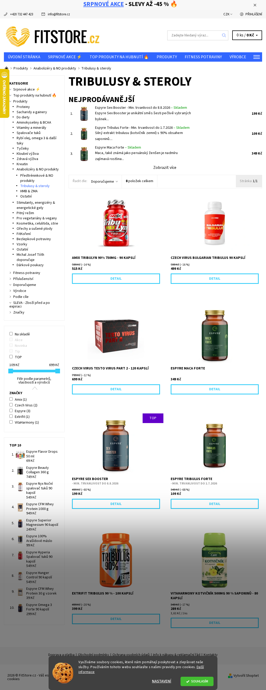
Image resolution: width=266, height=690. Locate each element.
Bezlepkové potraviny (34, 239)
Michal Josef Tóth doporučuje (30, 257)
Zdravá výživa (27, 159)
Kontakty (211, 655)
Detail (116, 278)
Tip (17, 351)
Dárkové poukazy (30, 265)
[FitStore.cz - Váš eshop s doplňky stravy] (68, 35)
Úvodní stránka (24, 57)
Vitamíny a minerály (31, 127)
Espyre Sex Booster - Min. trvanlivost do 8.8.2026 (141, 107)
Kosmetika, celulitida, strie (37, 223)
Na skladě (22, 334)
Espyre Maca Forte (118, 147)
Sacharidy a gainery (32, 112)
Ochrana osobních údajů (131, 655)
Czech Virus (26, 405)
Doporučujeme (102, 181)
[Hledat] (224, 35)
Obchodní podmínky (93, 655)
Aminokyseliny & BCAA (34, 122)
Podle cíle (21, 296)
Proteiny (23, 107)
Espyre (22, 411)
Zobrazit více (164, 167)
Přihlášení (253, 14)
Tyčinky (23, 148)
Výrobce (238, 57)
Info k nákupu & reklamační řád (176, 655)
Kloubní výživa (28, 153)
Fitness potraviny (203, 57)
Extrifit (22, 416)
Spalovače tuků (29, 133)
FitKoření (24, 234)
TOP (18, 357)
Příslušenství (23, 279)
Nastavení (161, 681)
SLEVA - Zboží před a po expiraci (29, 304)
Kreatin (22, 164)
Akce (19, 340)
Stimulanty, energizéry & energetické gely (36, 205)
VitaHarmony (27, 422)
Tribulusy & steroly (35, 186)
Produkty (167, 57)
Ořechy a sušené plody (34, 228)
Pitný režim (25, 213)
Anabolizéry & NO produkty (38, 169)
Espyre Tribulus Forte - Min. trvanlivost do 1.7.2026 (142, 127)
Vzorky (22, 244)
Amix (21, 399)
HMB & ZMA (29, 191)
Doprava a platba (61, 655)
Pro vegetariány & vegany (37, 218)
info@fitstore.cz (59, 14)
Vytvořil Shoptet (246, 675)
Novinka (21, 345)
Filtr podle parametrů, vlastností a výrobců (34, 380)
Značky (18, 312)
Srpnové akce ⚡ (65, 57)
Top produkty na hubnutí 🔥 (119, 57)
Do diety (23, 117)
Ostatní (26, 196)
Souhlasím (199, 681)
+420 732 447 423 (21, 14)
